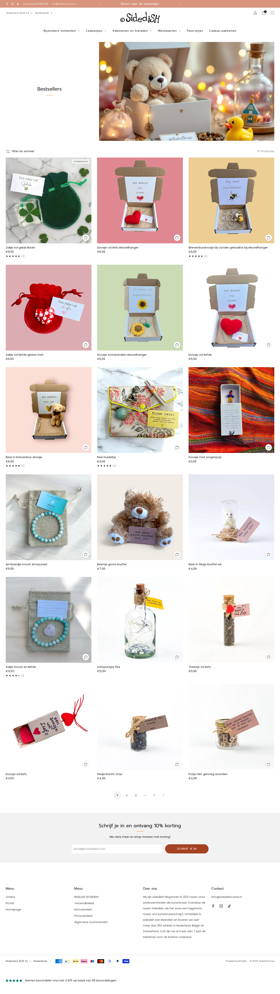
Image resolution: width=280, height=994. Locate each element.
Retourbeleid (83, 909)
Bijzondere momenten (60, 31)
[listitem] (140, 3)
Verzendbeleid (84, 903)
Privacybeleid (83, 916)
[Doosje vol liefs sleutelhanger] (140, 200)
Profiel (10, 903)
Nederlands (42, 13)
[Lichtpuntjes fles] (140, 620)
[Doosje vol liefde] (231, 308)
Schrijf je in (187, 849)
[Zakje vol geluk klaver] (48, 200)
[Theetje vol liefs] (231, 620)
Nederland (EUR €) (17, 13)
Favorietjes (195, 31)
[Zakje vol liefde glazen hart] (48, 308)
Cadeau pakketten (222, 31)
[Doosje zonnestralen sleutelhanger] (140, 308)
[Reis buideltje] (140, 410)
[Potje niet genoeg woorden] (231, 727)
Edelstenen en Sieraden (130, 31)
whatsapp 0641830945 (35, 3)
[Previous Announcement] (99, 3)
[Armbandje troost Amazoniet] (48, 517)
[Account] (255, 13)
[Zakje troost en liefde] (48, 620)
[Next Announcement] (180, 3)
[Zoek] (272, 13)
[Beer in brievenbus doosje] (48, 410)
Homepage (13, 909)
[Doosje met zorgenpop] (231, 410)
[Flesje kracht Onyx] (140, 727)
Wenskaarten (167, 31)
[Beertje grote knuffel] (140, 517)
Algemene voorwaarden (91, 922)
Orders (10, 897)
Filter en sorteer (23, 151)
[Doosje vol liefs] (48, 727)
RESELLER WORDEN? (86, 897)
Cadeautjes (94, 31)
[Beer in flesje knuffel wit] (231, 517)
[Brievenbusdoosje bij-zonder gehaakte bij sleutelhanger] (231, 200)
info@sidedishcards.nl (64, 3)
